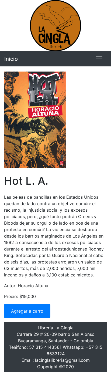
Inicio (11, 59)
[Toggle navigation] (99, 58)
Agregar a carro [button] (27, 311)
